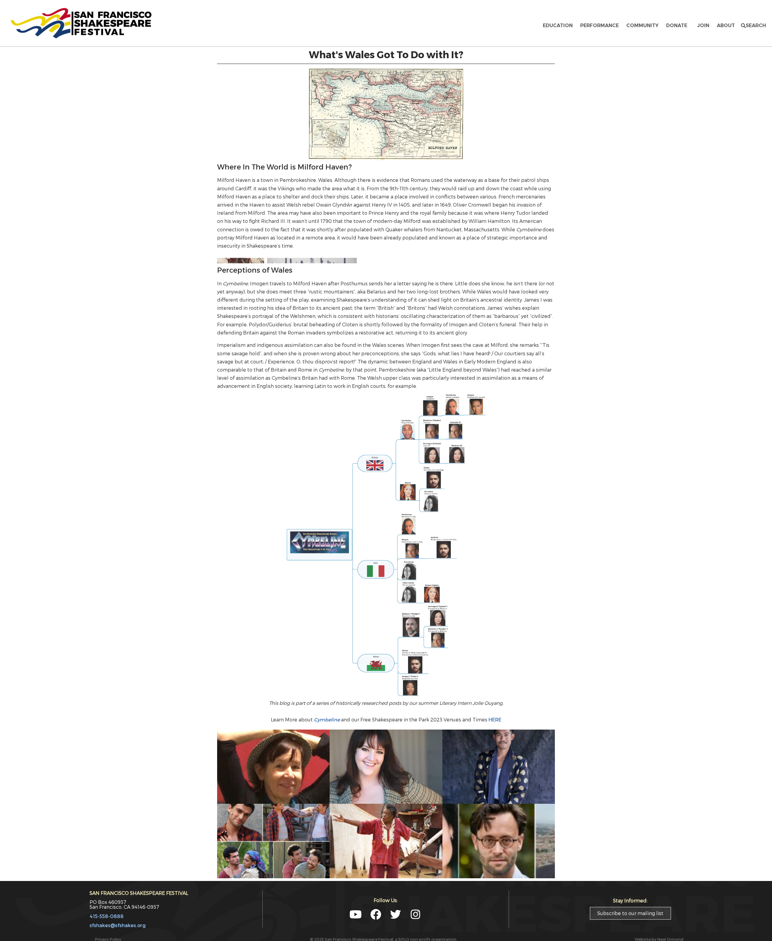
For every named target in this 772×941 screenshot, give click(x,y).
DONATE (678, 25)
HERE (495, 774)
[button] (753, 25)
